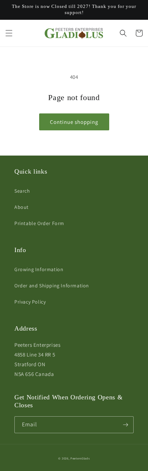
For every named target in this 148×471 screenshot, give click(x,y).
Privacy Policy (30, 302)
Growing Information (38, 269)
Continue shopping (74, 121)
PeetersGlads (79, 458)
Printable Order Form (39, 223)
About (21, 207)
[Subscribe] (125, 424)
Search (22, 191)
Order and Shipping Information (51, 285)
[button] (9, 33)
